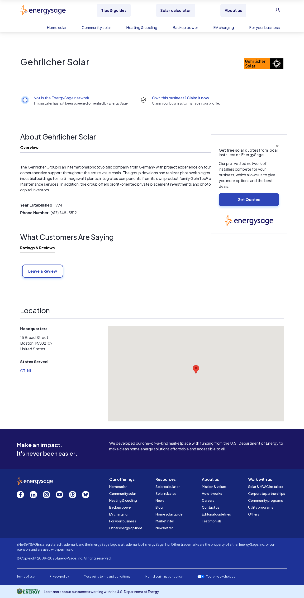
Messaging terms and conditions (107, 576)
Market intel (165, 521)
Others (253, 514)
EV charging (118, 514)
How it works (212, 493)
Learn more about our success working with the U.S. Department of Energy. (102, 591)
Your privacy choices (220, 576)
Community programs (265, 500)
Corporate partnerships (266, 493)
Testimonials (212, 521)
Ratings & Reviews (37, 247)
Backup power (120, 507)
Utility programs (260, 507)
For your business (122, 521)
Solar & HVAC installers (265, 486)
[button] (196, 369)
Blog (159, 507)
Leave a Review (42, 271)
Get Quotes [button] (249, 199)
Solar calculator (168, 486)
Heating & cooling (123, 500)
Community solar (122, 493)
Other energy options (125, 528)
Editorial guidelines (216, 514)
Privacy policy (59, 576)
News (160, 500)
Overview (29, 147)
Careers (208, 500)
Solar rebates (166, 493)
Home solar (118, 486)
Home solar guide (169, 514)
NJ (29, 370)
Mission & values (214, 486)
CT (22, 370)
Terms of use (26, 576)
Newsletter (164, 528)
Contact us (210, 507)
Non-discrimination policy (163, 576)
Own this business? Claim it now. (181, 97)
